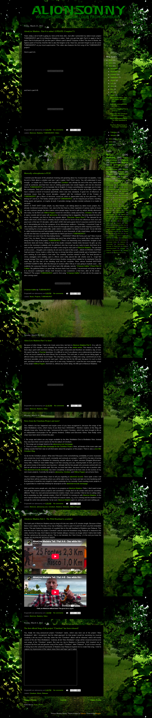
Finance (121, 193)
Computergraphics (120, 198)
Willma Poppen (49, 213)
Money (126, 187)
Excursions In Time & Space (117, 235)
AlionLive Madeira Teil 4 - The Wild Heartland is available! (48, 518)
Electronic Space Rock (76, 217)
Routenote (109, 195)
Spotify (118, 217)
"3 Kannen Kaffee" (73, 273)
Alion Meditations (114, 183)
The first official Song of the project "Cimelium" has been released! (51, 628)
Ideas (111, 187)
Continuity (109, 185)
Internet (121, 172)
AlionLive (33, 133)
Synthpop (123, 189)
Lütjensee (122, 242)
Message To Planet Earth (113, 246)
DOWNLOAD (121, 212)
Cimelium (65, 182)
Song (122, 176)
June (112, 86)
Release (45, 693)
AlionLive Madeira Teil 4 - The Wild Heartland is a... (119, 120)
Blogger (98, 713)
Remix (123, 214)
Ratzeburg (118, 202)
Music (32, 296)
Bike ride (123, 225)
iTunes (111, 208)
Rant (110, 202)
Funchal (43, 352)
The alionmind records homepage (36, 470)
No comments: (58, 130)
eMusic (115, 221)
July (112, 83)
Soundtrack (124, 195)
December (114, 68)
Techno (123, 204)
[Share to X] (75, 130)
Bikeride (108, 210)
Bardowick (116, 225)
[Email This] (71, 130)
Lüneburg (123, 240)
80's (121, 221)
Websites (66, 507)
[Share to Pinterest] (79, 130)
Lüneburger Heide (111, 242)
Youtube (113, 162)
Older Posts (95, 700)
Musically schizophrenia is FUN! (37, 173)
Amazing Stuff (121, 208)
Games (119, 187)
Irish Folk (108, 238)
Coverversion (112, 231)
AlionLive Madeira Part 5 (82, 345)
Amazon (119, 223)
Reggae (109, 174)
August (113, 80)
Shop (117, 195)
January (113, 135)
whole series (77, 347)
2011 (110, 139)
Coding (118, 210)
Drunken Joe (119, 233)
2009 (111, 145)
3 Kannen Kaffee (30, 290)
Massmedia (109, 244)
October (113, 74)
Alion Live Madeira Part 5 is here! (38, 340)
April (112, 92)
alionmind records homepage (77, 484)
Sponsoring (109, 217)
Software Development (113, 250)
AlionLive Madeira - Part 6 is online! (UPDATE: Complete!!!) (49, 31)
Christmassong (122, 227)
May (112, 89)
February (113, 132)
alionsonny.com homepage (63, 444)
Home (63, 700)
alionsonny (54, 215)
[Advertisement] (62, 153)
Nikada (83, 713)
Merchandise (121, 244)
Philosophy (124, 200)
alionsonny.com (42, 507)
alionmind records (76, 477)
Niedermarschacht (111, 248)
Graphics (115, 200)
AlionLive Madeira (84, 247)
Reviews (122, 248)
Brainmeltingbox (110, 227)
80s (125, 221)
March (112, 95)
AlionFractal (109, 223)
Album (108, 179)
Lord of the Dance (113, 240)
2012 (111, 66)
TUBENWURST (49, 133)
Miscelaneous (111, 169)
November (114, 71)
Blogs (108, 191)
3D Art (110, 198)
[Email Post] (67, 130)
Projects (37, 296)
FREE (108, 200)
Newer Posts (30, 700)
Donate (116, 191)
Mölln (124, 246)
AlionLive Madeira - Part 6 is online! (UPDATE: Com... (118, 99)
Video (57, 133)
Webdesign (123, 174)
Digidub (126, 231)
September (114, 77)
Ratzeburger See (111, 214)
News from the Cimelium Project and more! (42, 420)
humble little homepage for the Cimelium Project (54, 446)
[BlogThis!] (73, 130)
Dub (127, 233)
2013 (111, 63)
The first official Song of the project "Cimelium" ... (118, 126)
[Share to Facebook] (77, 130)
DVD (120, 231)
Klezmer (116, 238)
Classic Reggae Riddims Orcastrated (117, 229)
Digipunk (110, 233)
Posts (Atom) (38, 704)
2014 (111, 60)
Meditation (122, 181)
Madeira (40, 133)
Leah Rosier (124, 238)
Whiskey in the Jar (119, 252)
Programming (113, 189)
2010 (111, 142)
